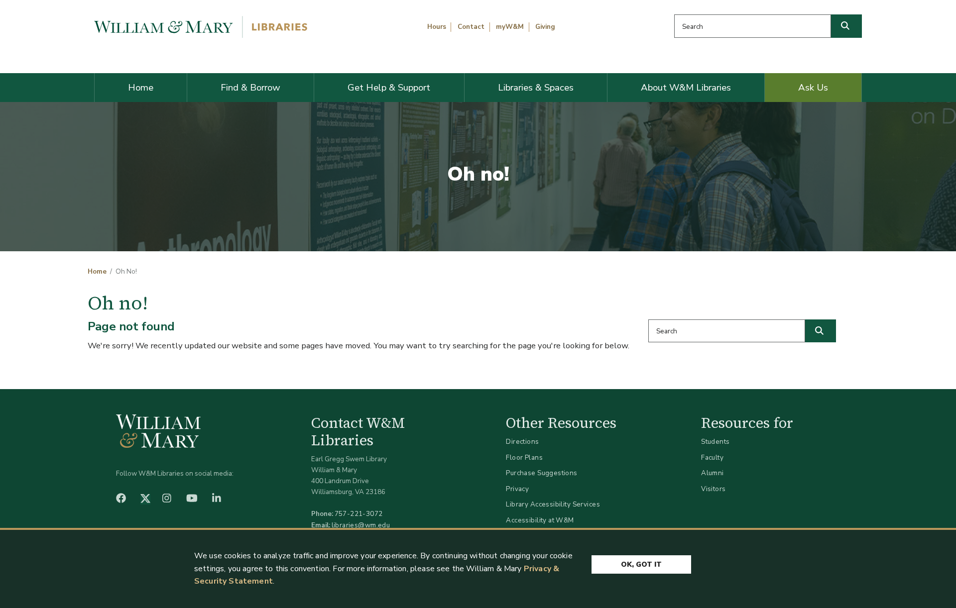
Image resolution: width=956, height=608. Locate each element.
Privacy (517, 489)
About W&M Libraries (686, 87)
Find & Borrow (250, 87)
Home (140, 87)
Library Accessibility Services (553, 504)
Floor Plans (524, 457)
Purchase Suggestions (541, 473)
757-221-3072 (359, 513)
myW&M (510, 26)
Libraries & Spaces (536, 87)
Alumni (712, 473)
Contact (471, 26)
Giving (545, 26)
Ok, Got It (641, 564)
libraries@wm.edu (361, 525)
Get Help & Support (389, 87)
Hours (436, 26)
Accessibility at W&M (540, 520)
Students (715, 441)
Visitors (713, 489)
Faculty (712, 457)
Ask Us (813, 87)
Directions (522, 441)
